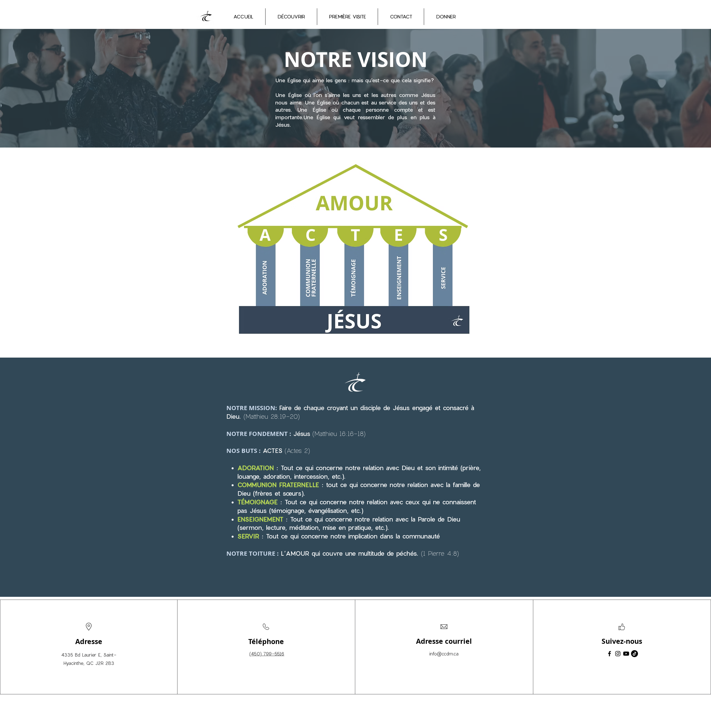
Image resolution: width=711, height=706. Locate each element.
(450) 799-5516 (266, 653)
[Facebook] (609, 653)
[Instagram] (617, 653)
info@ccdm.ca (444, 653)
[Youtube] (626, 653)
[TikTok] (634, 653)
